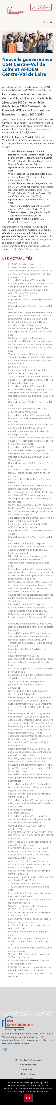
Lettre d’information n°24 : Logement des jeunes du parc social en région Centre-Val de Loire (29, 418)
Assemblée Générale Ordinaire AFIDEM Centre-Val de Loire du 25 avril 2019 (28, 886)
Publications (28, 1074)
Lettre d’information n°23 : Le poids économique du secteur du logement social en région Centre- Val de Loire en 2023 (30, 450)
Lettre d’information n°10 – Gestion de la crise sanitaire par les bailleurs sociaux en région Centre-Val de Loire (29, 787)
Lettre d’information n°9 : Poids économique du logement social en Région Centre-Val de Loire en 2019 (31, 803)
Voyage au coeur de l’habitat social (26, 354)
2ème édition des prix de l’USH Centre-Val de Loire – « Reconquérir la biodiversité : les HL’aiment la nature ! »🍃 (30, 379)
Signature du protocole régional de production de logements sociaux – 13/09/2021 (26, 684)
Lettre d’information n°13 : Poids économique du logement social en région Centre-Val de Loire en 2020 (29, 736)
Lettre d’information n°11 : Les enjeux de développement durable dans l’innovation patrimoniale (29, 777)
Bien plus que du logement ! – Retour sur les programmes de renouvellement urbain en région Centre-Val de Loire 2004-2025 (31, 315)
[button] (46, 22)
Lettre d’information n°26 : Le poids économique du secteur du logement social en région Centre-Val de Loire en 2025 (30, 283)
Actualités (16, 87)
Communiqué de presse (20, 809)
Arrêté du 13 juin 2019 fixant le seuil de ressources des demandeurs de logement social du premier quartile (29, 864)
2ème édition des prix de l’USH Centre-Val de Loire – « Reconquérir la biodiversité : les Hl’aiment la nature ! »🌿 (30, 440)
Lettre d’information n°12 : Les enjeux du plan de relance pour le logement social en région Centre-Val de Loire (30, 752)
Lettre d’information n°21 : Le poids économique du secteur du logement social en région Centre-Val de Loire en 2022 (30, 546)
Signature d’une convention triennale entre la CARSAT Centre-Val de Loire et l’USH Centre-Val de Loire (30, 768)
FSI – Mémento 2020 (19, 812)
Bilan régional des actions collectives (27, 556)
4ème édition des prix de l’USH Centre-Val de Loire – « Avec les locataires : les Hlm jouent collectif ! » (30, 273)
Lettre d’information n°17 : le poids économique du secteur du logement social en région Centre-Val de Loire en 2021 (30, 607)
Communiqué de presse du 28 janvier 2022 (30, 623)
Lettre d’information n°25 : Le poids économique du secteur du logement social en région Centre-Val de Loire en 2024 (30, 389)
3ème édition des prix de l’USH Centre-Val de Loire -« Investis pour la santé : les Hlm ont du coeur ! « (30, 360)
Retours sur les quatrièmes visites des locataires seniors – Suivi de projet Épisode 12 (30, 617)
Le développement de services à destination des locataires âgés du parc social (28, 562)
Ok (28, 1098)
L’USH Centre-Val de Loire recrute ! (26, 264)
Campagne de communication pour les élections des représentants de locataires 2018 (29, 941)
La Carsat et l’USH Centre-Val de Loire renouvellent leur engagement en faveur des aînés (29, 472)
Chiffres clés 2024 (17, 366)
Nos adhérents (28, 1064)
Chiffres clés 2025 (17, 296)
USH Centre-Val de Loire (28, 1060)
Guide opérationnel (18, 553)
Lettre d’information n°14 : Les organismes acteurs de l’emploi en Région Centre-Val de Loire (30, 707)
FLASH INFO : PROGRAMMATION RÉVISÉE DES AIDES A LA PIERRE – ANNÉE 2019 (27, 825)
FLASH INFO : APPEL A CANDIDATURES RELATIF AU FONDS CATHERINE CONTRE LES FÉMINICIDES (30, 835)
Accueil (5, 87)
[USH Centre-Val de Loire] (15, 10)
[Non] (52, 1091)
